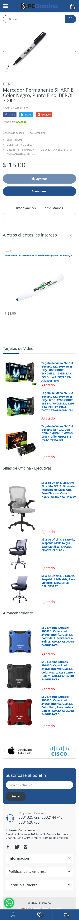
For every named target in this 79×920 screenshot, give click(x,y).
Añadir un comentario (15, 107)
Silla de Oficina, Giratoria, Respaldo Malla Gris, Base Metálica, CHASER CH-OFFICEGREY (58, 581)
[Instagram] (25, 847)
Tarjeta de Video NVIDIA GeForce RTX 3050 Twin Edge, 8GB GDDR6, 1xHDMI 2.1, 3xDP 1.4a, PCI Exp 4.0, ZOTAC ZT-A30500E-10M (57, 371)
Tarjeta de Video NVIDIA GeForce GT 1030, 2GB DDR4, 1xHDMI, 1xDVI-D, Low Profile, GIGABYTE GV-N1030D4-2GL (57, 433)
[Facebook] (8, 847)
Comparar (39, 133)
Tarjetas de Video (18, 348)
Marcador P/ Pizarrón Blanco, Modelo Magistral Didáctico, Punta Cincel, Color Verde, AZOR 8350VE (39, 255)
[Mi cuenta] (13, 915)
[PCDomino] (39, 6)
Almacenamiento (18, 613)
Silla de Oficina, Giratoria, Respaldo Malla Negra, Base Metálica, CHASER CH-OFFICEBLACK (58, 545)
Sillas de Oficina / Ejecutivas (27, 468)
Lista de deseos (15, 133)
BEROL (9, 84)
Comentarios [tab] (52, 208)
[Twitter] (17, 847)
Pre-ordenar (40, 191)
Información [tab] (26, 208)
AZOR (8, 250)
